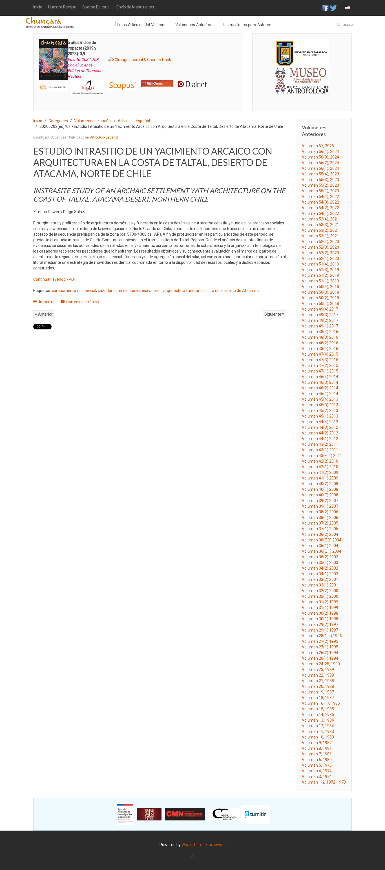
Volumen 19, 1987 (318, 692)
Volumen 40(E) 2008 (320, 495)
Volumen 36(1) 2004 (320, 545)
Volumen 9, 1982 (317, 742)
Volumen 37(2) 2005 (320, 523)
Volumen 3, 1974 (317, 776)
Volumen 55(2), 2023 (320, 185)
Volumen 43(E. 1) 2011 (322, 455)
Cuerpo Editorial (96, 7)
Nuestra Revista (62, 7)
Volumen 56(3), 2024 (320, 157)
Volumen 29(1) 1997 (320, 630)
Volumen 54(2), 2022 (320, 208)
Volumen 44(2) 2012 (320, 433)
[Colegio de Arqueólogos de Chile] (224, 814)
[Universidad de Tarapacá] (301, 53)
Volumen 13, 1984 (318, 720)
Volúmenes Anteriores (194, 24)
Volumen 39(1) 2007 (320, 506)
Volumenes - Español (93, 121)
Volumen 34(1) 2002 (320, 574)
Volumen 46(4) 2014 (320, 376)
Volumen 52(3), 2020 (320, 247)
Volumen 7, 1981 (317, 754)
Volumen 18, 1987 (318, 697)
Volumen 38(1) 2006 (320, 517)
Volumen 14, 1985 (318, 714)
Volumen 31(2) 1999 (320, 602)
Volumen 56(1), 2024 (320, 168)
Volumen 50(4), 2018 (320, 286)
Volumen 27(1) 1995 (320, 647)
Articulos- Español (134, 121)
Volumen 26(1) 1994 (320, 658)
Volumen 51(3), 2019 (320, 269)
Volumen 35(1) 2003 (320, 562)
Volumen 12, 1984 (318, 726)
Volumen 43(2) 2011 (320, 444)
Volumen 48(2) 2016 (320, 343)
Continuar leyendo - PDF (54, 279)
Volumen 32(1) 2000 (320, 596)
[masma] (302, 75)
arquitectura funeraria (183, 290)
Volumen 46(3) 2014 (320, 382)
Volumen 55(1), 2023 (320, 191)
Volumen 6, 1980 (317, 759)
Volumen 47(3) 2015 (320, 360)
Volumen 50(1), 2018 (320, 303)
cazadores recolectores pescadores (129, 290)
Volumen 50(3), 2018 (320, 292)
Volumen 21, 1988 (318, 681)
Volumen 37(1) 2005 (320, 529)
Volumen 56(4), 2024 (320, 151)
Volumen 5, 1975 (317, 765)
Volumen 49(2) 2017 (320, 320)
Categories (58, 121)
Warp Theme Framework (204, 844)
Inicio (37, 7)
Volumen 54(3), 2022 (320, 202)
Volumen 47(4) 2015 (320, 354)
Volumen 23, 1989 (318, 669)
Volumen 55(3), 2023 (320, 179)
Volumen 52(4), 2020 (320, 241)
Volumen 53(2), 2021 (320, 230)
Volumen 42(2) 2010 (320, 461)
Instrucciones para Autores (247, 24)
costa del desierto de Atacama (231, 290)
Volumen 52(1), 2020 (320, 258)
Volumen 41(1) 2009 (320, 478)
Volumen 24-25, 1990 (321, 664)
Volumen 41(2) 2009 (320, 472)
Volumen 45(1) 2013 (320, 416)
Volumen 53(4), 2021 (320, 219)
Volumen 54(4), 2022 (320, 196)
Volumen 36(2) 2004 (320, 534)
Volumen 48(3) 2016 (320, 337)
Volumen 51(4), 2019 (320, 264)
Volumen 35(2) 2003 (320, 557)
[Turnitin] (255, 814)
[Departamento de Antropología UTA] (302, 88)
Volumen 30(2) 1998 (320, 613)
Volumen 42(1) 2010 (320, 467)
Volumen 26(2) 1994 (320, 652)
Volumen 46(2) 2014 (320, 388)
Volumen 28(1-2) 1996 (322, 635)
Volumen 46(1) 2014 (320, 393)
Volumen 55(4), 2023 (320, 174)
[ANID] (125, 814)
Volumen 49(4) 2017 (320, 309)
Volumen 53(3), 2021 (320, 224)
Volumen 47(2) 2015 (320, 365)
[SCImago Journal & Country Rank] (139, 59)
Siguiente (273, 314)
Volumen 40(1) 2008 (320, 489)
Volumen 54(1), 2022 (320, 213)
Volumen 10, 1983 (318, 737)
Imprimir (46, 302)
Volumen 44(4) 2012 (320, 422)
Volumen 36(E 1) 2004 (321, 551)
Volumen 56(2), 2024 (320, 162)
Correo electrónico (82, 302)
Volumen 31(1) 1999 (320, 607)
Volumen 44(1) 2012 (320, 438)
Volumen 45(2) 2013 (320, 410)
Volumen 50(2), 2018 (320, 298)
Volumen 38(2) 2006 (320, 512)
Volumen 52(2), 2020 (320, 253)
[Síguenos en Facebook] (325, 7)
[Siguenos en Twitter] (333, 7)
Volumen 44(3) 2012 (320, 427)
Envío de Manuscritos (135, 7)
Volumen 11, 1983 (318, 731)
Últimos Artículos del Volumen (140, 24)
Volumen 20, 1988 (318, 686)
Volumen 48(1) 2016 (320, 348)
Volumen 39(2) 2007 (320, 500)
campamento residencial (74, 290)
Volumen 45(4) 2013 (320, 399)
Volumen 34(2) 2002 (320, 568)
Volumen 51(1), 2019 (320, 281)
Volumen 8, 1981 (317, 748)
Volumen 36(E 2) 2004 (321, 540)
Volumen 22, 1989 (318, 675)
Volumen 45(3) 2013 (320, 405)
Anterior (45, 314)
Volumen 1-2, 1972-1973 (324, 782)
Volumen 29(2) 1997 (320, 624)
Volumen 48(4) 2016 (320, 331)
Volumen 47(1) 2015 (320, 371)
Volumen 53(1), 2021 (320, 236)
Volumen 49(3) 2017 (320, 315)
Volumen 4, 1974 (317, 771)
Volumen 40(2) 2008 (320, 483)
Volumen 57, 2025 (318, 146)
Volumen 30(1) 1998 (320, 619)
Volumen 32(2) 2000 (320, 590)
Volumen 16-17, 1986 (321, 703)
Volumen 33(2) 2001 (320, 579)
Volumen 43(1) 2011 (320, 450)
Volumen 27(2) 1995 (320, 641)
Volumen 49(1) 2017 (320, 326)
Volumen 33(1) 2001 (320, 585)
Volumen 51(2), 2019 (320, 275)
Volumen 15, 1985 (318, 709)
